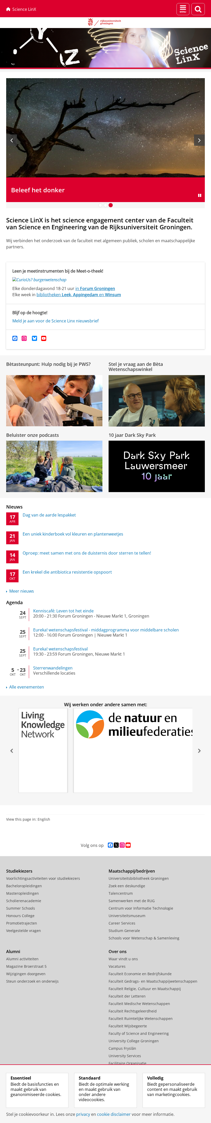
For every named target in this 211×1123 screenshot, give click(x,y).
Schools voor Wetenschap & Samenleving (144, 938)
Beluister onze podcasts (32, 435)
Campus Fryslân (122, 1048)
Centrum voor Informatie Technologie (141, 908)
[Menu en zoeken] (183, 9)
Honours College (20, 915)
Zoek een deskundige (127, 885)
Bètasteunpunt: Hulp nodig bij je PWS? (48, 364)
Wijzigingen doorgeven (26, 973)
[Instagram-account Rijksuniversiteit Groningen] (122, 845)
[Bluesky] (34, 338)
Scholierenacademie (23, 900)
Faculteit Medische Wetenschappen (139, 1003)
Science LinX (24, 9)
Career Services (122, 923)
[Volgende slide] (199, 140)
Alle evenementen (26, 687)
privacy (83, 1114)
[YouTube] (43, 338)
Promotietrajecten (21, 923)
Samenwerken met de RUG (132, 900)
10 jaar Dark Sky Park (132, 435)
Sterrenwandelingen (53, 668)
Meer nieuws (21, 591)
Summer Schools (20, 908)
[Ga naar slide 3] (110, 205)
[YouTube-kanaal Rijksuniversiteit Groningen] (128, 845)
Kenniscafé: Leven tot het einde (63, 610)
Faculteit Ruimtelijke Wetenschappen (141, 1018)
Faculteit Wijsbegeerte (128, 1026)
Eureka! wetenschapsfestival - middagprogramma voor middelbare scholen (106, 629)
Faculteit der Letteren (127, 996)
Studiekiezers (19, 871)
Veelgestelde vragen (23, 930)
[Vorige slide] (11, 140)
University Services (125, 1055)
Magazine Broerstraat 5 (26, 966)
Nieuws (14, 506)
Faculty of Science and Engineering (139, 1033)
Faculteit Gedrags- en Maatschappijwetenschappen (153, 981)
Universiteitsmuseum (127, 915)
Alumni (13, 951)
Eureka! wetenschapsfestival (60, 648)
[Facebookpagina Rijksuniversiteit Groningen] (110, 845)
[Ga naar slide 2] (105, 205)
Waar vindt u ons (123, 958)
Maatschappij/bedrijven (132, 871)
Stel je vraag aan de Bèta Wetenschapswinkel (136, 366)
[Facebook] (14, 338)
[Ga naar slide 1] (100, 205)
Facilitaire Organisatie (127, 1063)
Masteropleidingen (22, 893)
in (95, 288)
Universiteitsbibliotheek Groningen (139, 878)
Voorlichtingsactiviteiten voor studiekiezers (43, 878)
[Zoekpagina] (198, 9)
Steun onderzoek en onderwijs (32, 981)
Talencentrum (121, 893)
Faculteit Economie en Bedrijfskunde (140, 973)
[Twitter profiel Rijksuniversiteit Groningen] (116, 845)
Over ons (118, 951)
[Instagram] (24, 338)
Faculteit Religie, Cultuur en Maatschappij (145, 988)
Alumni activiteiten (22, 958)
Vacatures (117, 966)
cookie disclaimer (114, 1114)
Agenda (14, 602)
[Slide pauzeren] (200, 195)
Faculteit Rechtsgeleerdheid (133, 1011)
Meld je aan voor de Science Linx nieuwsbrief (55, 320)
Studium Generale (124, 930)
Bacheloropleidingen (24, 885)
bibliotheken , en (79, 294)
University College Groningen (134, 1040)
